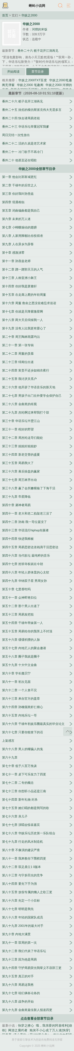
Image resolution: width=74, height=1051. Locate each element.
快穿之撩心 (26, 1025)
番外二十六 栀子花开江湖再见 (37, 50)
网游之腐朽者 (18, 1030)
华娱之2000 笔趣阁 (30, 85)
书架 (5, 6)
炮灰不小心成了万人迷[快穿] (50, 1030)
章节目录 (37, 71)
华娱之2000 (29, 15)
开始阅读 (13, 71)
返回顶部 (67, 731)
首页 (5, 15)
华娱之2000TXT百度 (32, 80)
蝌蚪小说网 (37, 5)
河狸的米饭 (39, 29)
